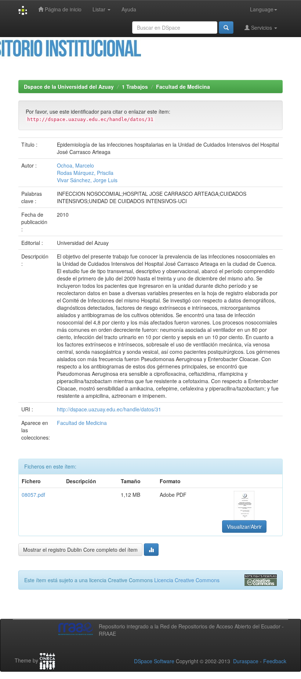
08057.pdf (33, 494)
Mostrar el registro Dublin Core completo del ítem (80, 549)
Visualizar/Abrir (244, 526)
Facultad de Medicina (183, 86)
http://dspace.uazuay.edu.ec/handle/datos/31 (109, 409)
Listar (100, 9)
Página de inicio (62, 9)
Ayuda (129, 9)
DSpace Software (154, 661)
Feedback (274, 661)
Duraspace (245, 661)
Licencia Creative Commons (187, 580)
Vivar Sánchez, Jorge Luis (87, 180)
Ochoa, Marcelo (75, 165)
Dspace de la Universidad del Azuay (69, 86)
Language (261, 9)
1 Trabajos (135, 86)
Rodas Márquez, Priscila (85, 172)
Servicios (261, 27)
